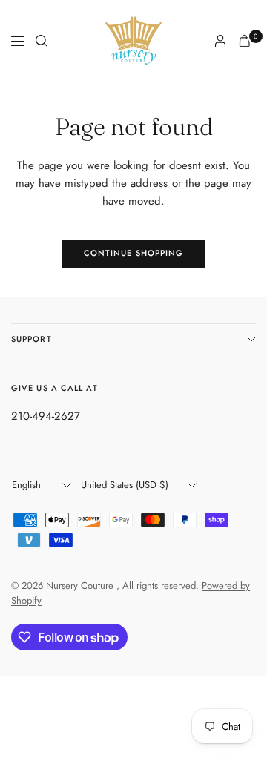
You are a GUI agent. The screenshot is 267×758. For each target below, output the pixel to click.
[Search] (41, 41)
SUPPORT (31, 339)
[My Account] (220, 41)
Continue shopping (134, 253)
